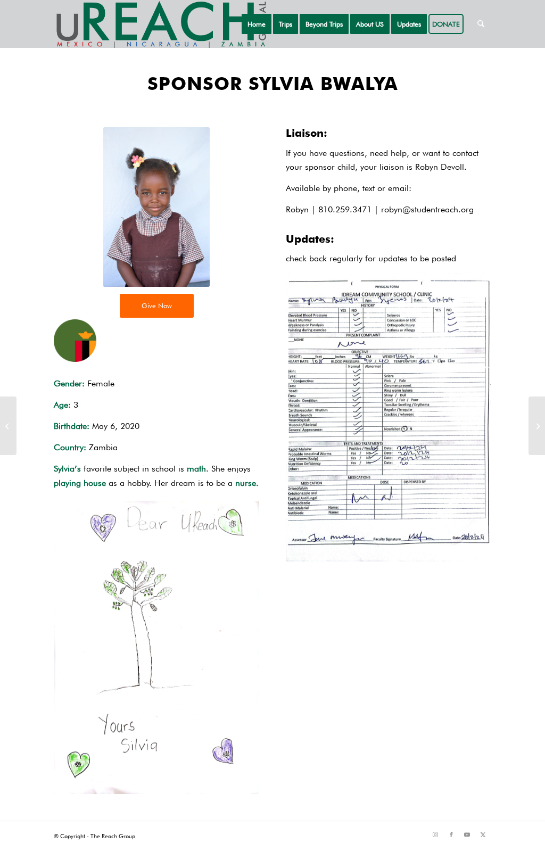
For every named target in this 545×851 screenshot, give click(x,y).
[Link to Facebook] (451, 834)
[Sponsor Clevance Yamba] (537, 425)
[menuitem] (256, 24)
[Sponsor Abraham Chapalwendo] (8, 425)
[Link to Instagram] (435, 834)
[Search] (480, 24)
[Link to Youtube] (467, 834)
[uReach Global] (160, 24)
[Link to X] (483, 834)
